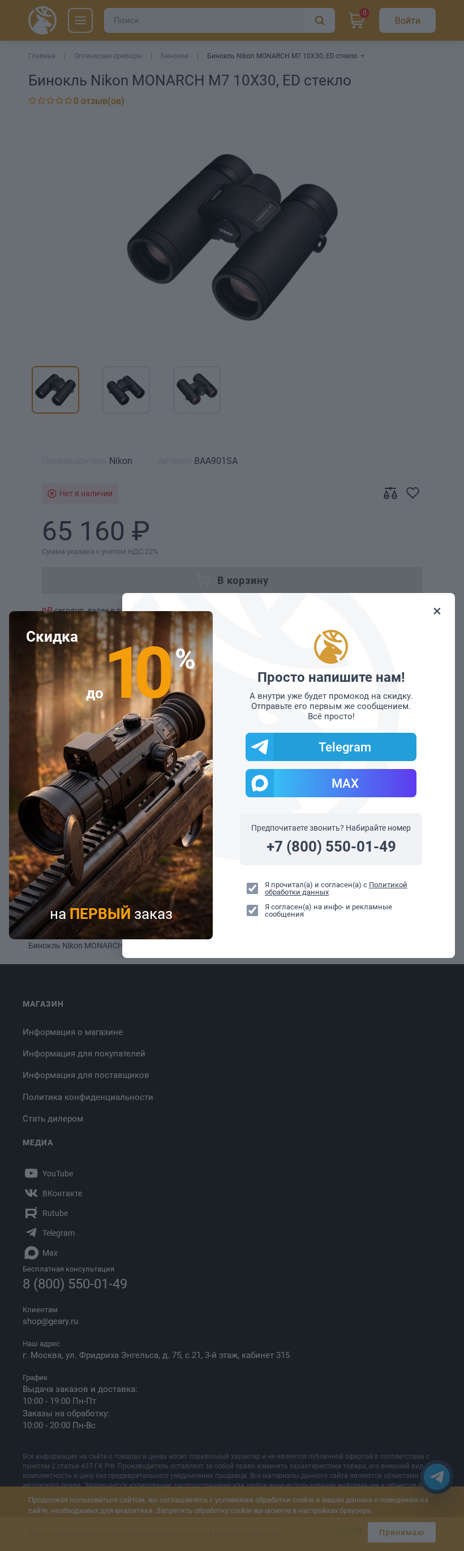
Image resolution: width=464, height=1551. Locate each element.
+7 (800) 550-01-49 (331, 846)
